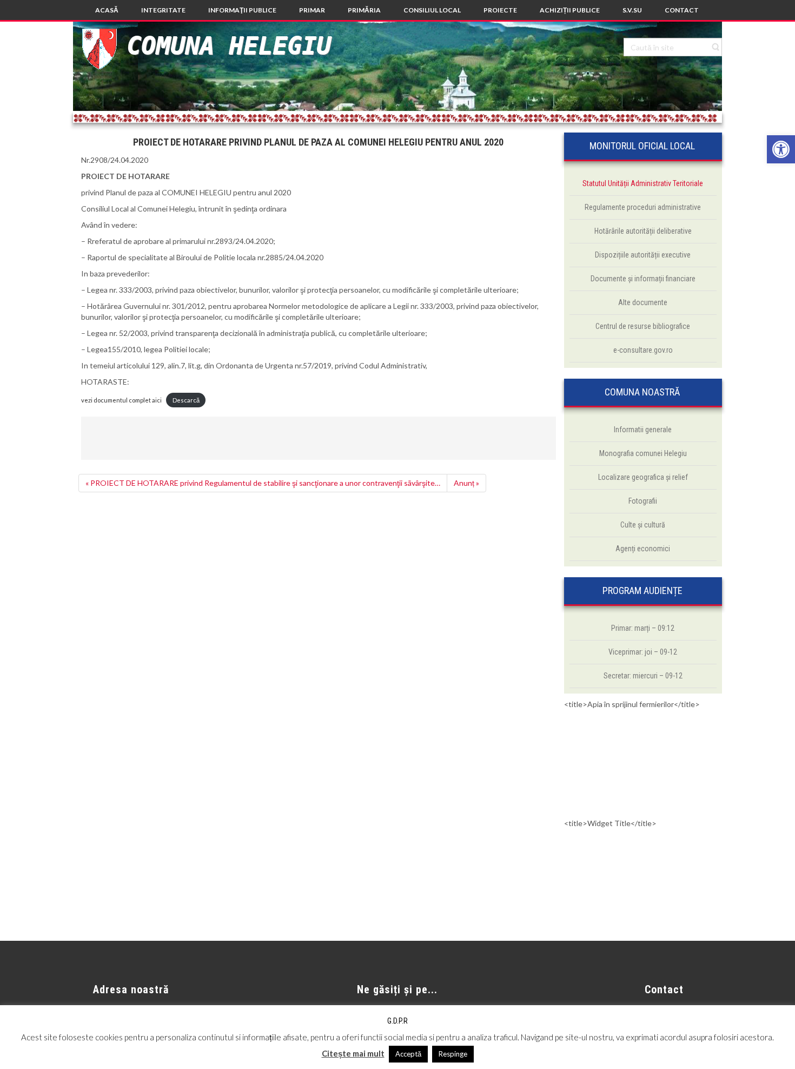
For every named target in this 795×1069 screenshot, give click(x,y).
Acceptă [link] (408, 1054)
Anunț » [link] (466, 482)
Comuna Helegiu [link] (229, 45)
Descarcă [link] (186, 400)
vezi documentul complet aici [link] (121, 400)
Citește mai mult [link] (353, 1053)
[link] (781, 149)
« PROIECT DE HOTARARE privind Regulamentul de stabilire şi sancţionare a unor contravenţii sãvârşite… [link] (262, 482)
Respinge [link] (453, 1054)
